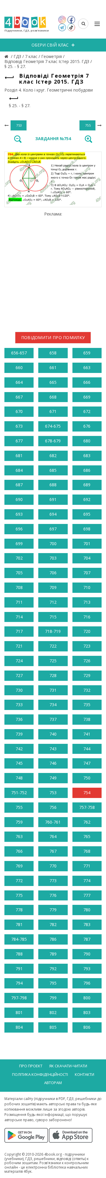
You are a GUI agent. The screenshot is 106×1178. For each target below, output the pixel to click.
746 (53, 763)
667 (19, 397)
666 (86, 382)
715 (53, 617)
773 (53, 880)
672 (86, 411)
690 (19, 499)
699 (19, 543)
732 (86, 690)
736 (19, 719)
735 (86, 704)
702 (19, 558)
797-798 (19, 998)
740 (53, 734)
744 (86, 748)
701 (86, 543)
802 (53, 1012)
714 (19, 617)
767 (53, 851)
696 (19, 529)
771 (86, 866)
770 (53, 866)
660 (19, 367)
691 (53, 499)
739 (19, 734)
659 (86, 353)
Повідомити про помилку (53, 337)
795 (53, 983)
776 (53, 895)
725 (53, 660)
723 (86, 646)
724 (19, 660)
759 (19, 822)
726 (86, 660)
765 (86, 836)
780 (86, 909)
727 (19, 675)
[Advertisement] (53, 269)
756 (53, 807)
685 (53, 470)
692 (86, 499)
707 (86, 572)
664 (19, 382)
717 (19, 631)
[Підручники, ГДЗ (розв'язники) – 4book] (7, 56)
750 (86, 778)
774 (86, 880)
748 (19, 778)
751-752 (19, 792)
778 (19, 909)
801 (19, 1012)
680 (86, 441)
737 (53, 719)
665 (53, 382)
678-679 (53, 441)
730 (19, 690)
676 (86, 426)
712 (53, 602)
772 (19, 880)
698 (86, 529)
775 (19, 895)
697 (53, 529)
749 (53, 778)
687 (19, 484)
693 (19, 514)
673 (19, 426)
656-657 (19, 353)
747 (86, 763)
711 (19, 602)
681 (19, 455)
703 (53, 558)
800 (86, 998)
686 (86, 470)
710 (86, 587)
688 (53, 484)
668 (53, 397)
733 (19, 704)
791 (19, 968)
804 (19, 1027)
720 (86, 631)
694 (53, 514)
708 (19, 587)
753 (53, 792)
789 (53, 954)
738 (86, 719)
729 (86, 675)
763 (19, 836)
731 (53, 690)
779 (53, 909)
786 (53, 939)
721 (19, 646)
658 (53, 353)
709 (53, 587)
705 (19, 572)
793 (86, 968)
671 (53, 411)
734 (53, 704)
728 (53, 675)
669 (86, 397)
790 (86, 954)
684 (19, 470)
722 (53, 646)
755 (19, 807)
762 (86, 822)
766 (19, 851)
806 (86, 1027)
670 (19, 411)
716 (86, 617)
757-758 (87, 807)
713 (86, 602)
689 (86, 484)
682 (53, 455)
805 (53, 1027)
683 (86, 455)
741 (86, 734)
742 (19, 748)
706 (53, 572)
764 (53, 836)
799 (53, 998)
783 (86, 924)
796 (86, 983)
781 (19, 924)
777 (86, 895)
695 (86, 514)
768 (86, 851)
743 (53, 748)
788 (19, 954)
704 (86, 558)
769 (19, 866)
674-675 (53, 426)
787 (86, 939)
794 (19, 983)
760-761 (53, 822)
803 (86, 1012)
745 (19, 763)
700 (53, 543)
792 (53, 968)
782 (53, 924)
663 (86, 367)
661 (53, 367)
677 (19, 441)
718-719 (53, 631)
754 (86, 792)
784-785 (19, 939)
